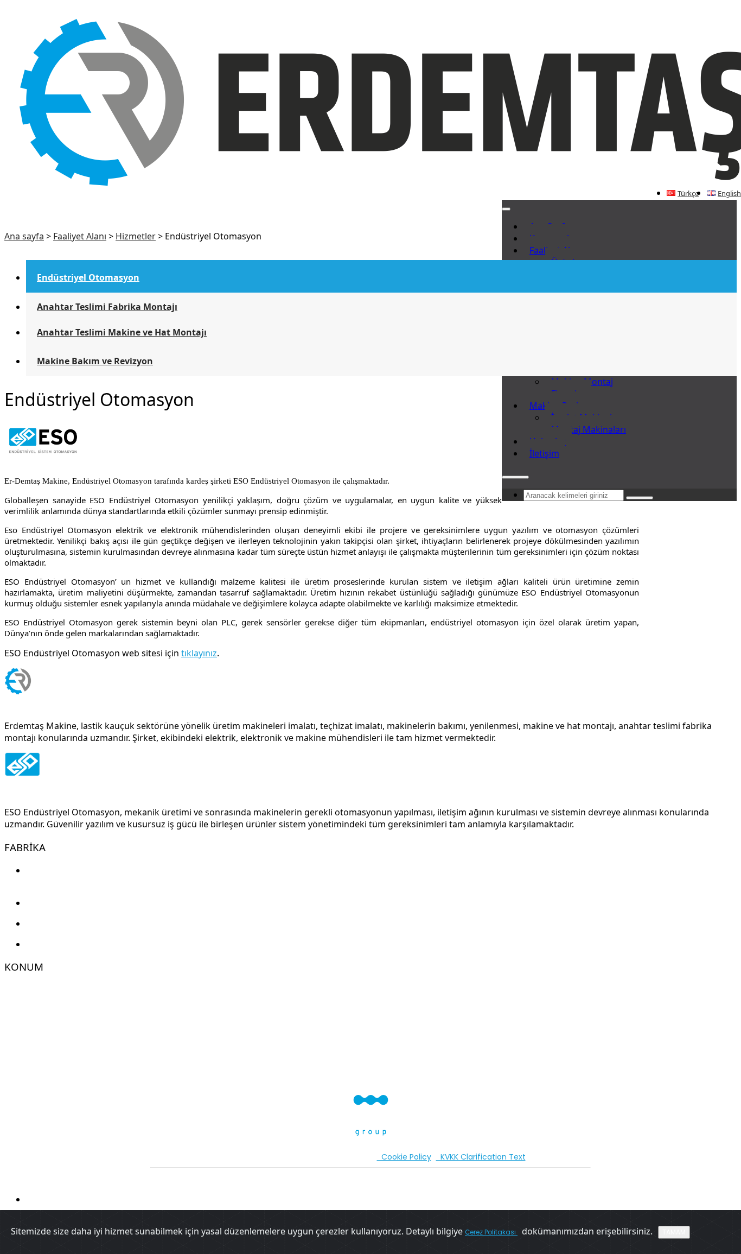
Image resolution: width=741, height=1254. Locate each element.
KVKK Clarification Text (481, 1156)
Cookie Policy (404, 1156)
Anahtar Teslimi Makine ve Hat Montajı (122, 332)
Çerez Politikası (342, 1156)
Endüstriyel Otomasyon (88, 277)
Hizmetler (136, 236)
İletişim (544, 453)
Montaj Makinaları (588, 429)
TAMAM (674, 1232)
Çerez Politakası (491, 1232)
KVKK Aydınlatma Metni (261, 1156)
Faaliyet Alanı (79, 236)
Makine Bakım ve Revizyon (95, 361)
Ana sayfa (24, 236)
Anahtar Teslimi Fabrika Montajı (107, 307)
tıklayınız (199, 653)
